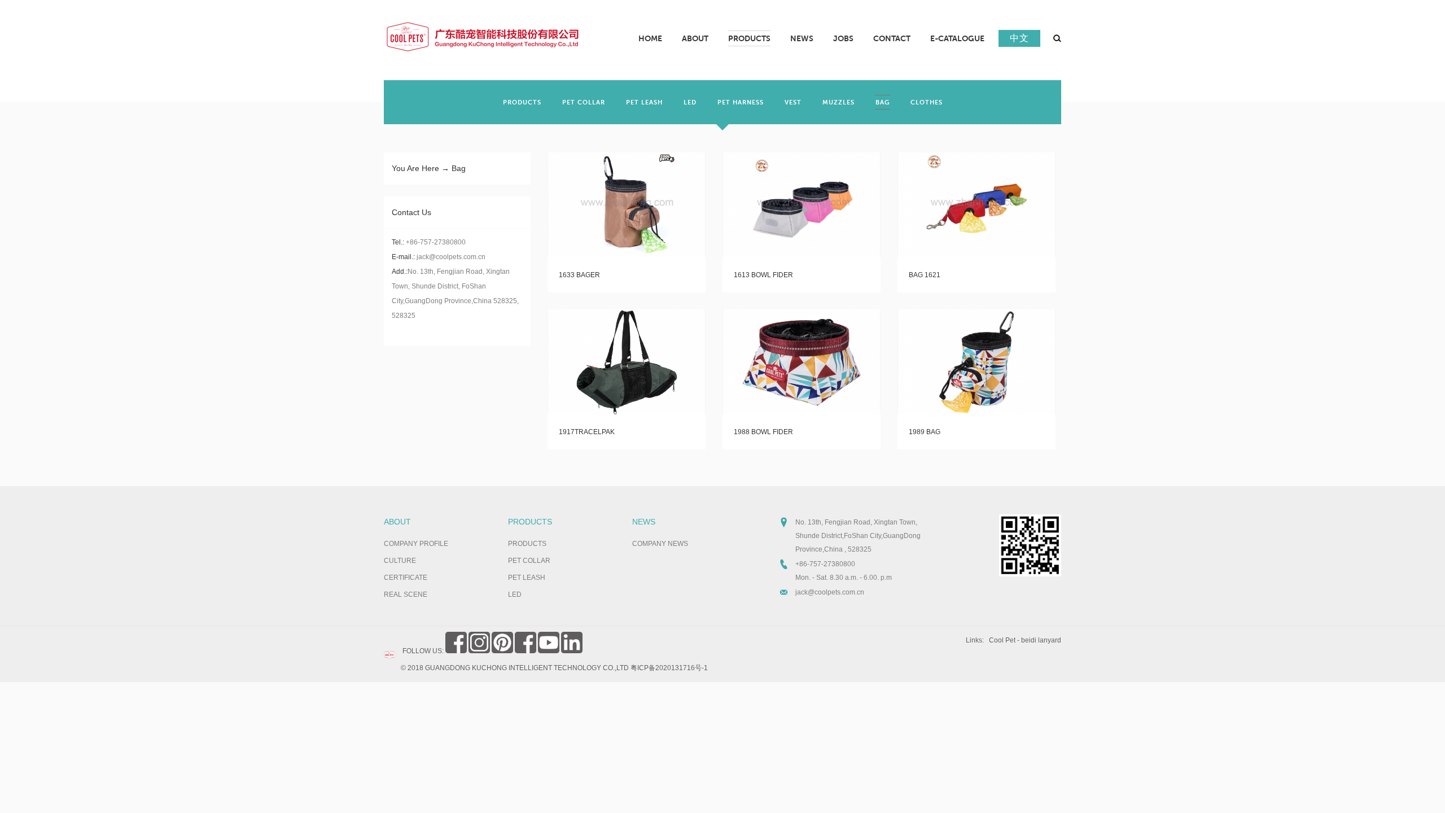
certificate (405, 578)
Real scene (405, 594)
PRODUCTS (527, 544)
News (643, 521)
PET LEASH (526, 578)
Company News (660, 544)
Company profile (416, 544)
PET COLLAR (529, 561)
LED (515, 594)
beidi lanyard (1041, 640)
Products (530, 521)
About (397, 521)
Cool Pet (1002, 640)
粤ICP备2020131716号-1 (669, 668)
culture (400, 561)
